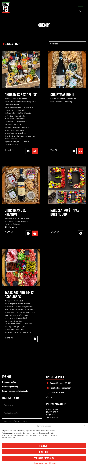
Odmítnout (44, 452)
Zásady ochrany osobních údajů (44, 463)
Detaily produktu (28, 151)
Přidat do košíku (35, 151)
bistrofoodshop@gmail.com (61, 388)
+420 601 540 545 (57, 393)
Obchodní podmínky (10, 386)
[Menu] (79, 7)
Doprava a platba (9, 382)
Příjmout (44, 445)
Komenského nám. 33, (61, 383)
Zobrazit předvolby (44, 458)
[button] (84, 426)
